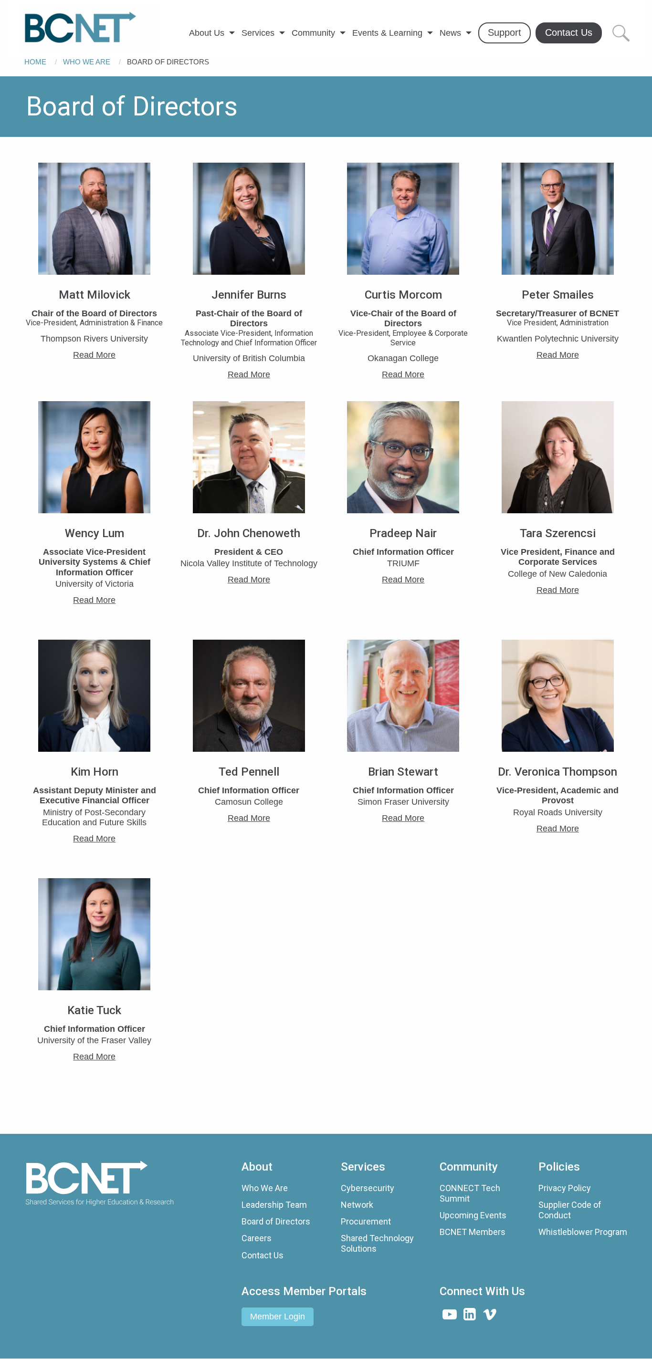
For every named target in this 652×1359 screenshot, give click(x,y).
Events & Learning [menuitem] (387, 33)
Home (35, 62)
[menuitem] (89, 28)
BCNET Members (472, 1232)
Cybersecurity (367, 1188)
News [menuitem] (450, 33)
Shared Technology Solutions (377, 1243)
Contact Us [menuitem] (568, 32)
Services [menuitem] (258, 33)
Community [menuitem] (313, 33)
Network (357, 1205)
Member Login (277, 1316)
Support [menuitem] (504, 32)
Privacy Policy (564, 1188)
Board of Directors (276, 1221)
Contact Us (263, 1255)
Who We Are (86, 62)
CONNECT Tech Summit (470, 1193)
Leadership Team (274, 1205)
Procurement (366, 1221)
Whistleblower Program (582, 1232)
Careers (257, 1238)
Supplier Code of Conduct (569, 1210)
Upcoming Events (473, 1215)
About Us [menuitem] (206, 33)
